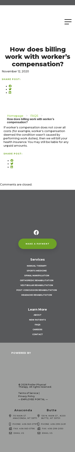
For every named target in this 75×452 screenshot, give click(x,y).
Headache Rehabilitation (36, 295)
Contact (37, 334)
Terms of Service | (29, 393)
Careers (37, 329)
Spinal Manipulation (36, 275)
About (38, 315)
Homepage (15, 115)
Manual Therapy (37, 266)
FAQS (34, 115)
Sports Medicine (37, 270)
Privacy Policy (26, 396)
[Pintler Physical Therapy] (28, 22)
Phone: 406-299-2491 (53, 424)
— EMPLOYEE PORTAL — (33, 399)
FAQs (37, 324)
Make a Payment (38, 244)
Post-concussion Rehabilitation (36, 290)
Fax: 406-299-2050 (52, 428)
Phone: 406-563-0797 (25, 424)
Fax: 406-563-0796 (24, 428)
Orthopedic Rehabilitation (36, 280)
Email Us (19, 433)
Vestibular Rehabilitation (36, 285)
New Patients (37, 320)
